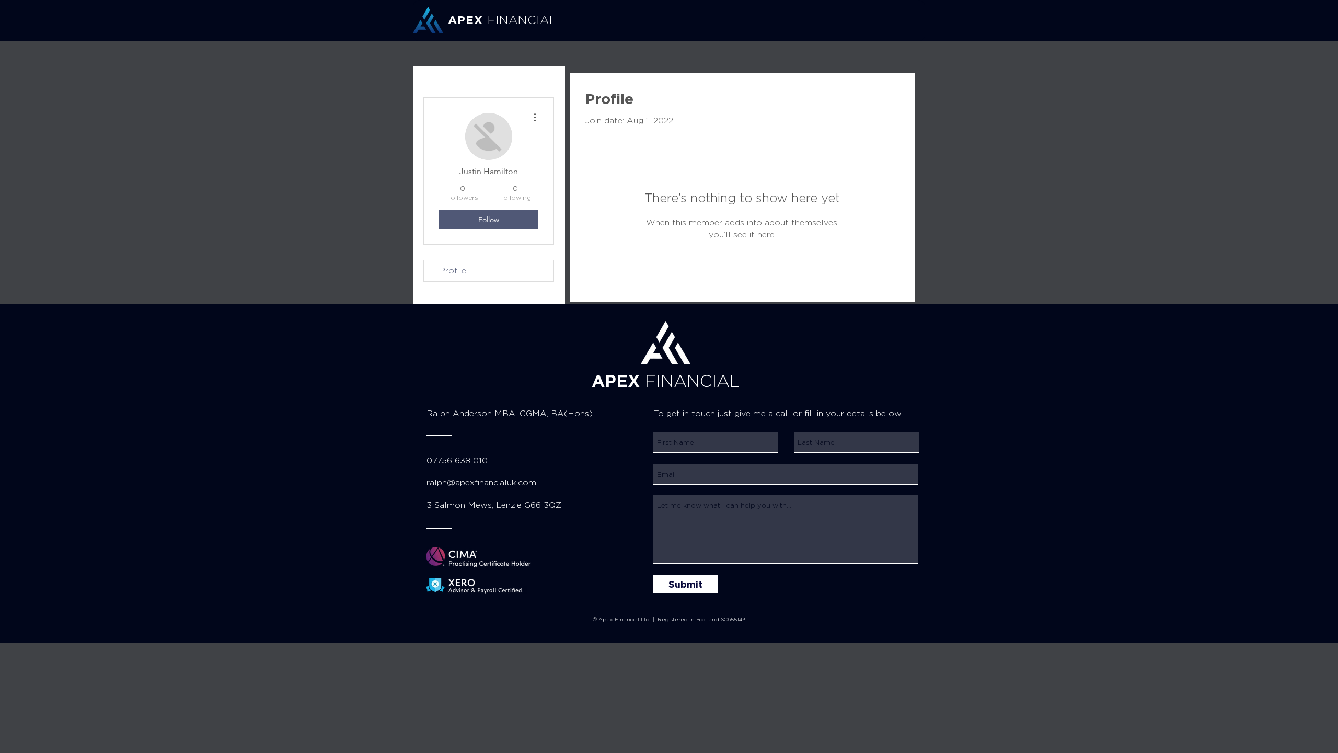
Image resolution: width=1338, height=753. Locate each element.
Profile (453, 270)
